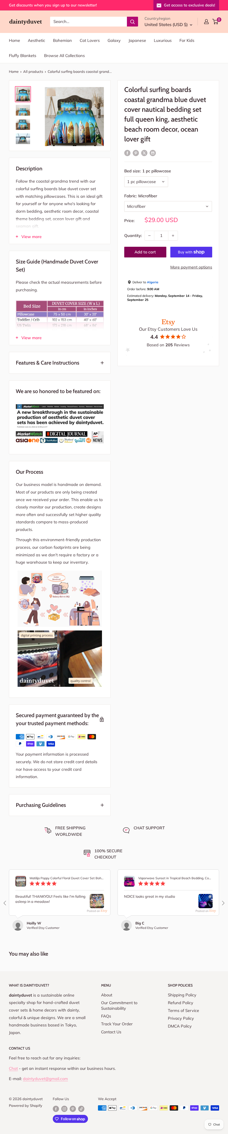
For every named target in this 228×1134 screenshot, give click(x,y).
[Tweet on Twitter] (144, 152)
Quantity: (133, 235)
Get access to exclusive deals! (189, 5)
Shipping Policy (182, 994)
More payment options (191, 267)
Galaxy (114, 40)
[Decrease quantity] (149, 235)
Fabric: (140, 195)
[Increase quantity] (173, 235)
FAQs (106, 1016)
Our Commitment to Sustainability (119, 1005)
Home (14, 40)
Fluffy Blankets (22, 55)
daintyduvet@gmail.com (45, 1078)
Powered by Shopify (25, 1105)
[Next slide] (223, 903)
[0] (215, 21)
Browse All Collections (64, 55)
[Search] (132, 22)
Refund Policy (180, 1002)
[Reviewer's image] (97, 904)
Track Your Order (117, 1023)
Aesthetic (36, 40)
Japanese (137, 40)
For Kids (186, 40)
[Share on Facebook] (127, 152)
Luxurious (163, 40)
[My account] (206, 21)
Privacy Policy (181, 1018)
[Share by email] (153, 152)
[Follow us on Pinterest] (73, 1108)
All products (33, 71)
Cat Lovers (90, 40)
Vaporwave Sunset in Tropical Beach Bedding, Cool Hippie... (175, 878)
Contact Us (111, 1031)
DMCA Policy (180, 1026)
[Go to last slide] (5, 903)
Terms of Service (183, 1010)
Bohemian (62, 40)
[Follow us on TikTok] (81, 1108)
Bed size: (147, 170)
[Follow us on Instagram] (64, 1108)
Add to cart (145, 252)
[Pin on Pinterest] (136, 152)
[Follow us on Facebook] (56, 1108)
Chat (13, 1068)
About (106, 994)
